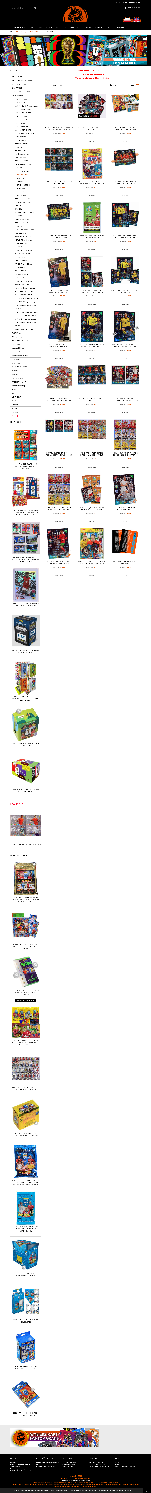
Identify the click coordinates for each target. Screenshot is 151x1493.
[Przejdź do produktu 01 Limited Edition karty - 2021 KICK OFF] (92, 109)
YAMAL (14, 401)
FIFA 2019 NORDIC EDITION (24, 230)
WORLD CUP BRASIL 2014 (24, 291)
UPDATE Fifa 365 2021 (22, 199)
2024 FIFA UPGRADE (22, 120)
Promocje (15, 416)
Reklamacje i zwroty (17, 1469)
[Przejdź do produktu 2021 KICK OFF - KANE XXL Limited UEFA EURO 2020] (125, 489)
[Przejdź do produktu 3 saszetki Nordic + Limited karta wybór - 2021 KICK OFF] (92, 489)
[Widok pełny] (137, 85)
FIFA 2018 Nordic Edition (23, 250)
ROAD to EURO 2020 (22, 219)
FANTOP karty (17, 333)
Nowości (15, 412)
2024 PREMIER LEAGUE (23, 130)
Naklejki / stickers (18, 352)
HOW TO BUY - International (20, 1471)
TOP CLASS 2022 (21, 157)
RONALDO (15, 389)
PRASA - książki (17, 378)
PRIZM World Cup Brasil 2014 (25, 288)
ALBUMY (20, 181)
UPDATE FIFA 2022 (21, 161)
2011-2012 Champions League (25, 319)
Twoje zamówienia (69, 1462)
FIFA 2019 (18, 226)
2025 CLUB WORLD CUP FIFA (25, 99)
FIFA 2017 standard (21, 260)
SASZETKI (20, 178)
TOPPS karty (16, 344)
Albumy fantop (17, 337)
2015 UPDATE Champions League (26, 298)
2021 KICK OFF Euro (22, 171)
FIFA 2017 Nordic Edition (23, 264)
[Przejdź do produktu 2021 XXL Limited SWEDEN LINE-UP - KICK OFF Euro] (59, 217)
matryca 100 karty (18, 348)
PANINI (62, 133)
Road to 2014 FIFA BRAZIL (24, 295)
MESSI (14, 393)
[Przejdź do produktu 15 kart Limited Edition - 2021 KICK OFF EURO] (59, 163)
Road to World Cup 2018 (23, 254)
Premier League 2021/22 (23, 164)
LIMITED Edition (22, 175)
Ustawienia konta (68, 1464)
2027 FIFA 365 (17, 77)
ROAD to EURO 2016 (22, 285)
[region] (75, 50)
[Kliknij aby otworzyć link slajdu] (75, 50)
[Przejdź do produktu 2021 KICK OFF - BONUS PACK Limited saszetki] (92, 217)
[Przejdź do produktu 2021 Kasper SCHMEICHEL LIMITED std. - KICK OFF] (59, 272)
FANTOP (128, 567)
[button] (59, 141)
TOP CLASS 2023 (21, 137)
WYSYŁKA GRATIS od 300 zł (99, 1466)
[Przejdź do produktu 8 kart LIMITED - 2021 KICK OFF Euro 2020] (92, 380)
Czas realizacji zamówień (45, 1466)
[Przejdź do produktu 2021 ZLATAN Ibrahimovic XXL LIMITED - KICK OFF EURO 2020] (92, 326)
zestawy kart (21, 192)
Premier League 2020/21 (23, 202)
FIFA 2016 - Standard (22, 278)
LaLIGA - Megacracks (22, 243)
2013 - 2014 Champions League (25, 305)
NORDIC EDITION (23, 195)
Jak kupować (15, 1466)
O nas (117, 1464)
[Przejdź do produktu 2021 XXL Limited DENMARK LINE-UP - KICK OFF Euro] (125, 163)
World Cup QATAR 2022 (23, 154)
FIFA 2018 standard (21, 247)
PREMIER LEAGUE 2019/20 (24, 212)
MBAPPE (15, 404)
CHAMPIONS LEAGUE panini (24, 329)
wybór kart (21, 188)
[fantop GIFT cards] (54, 1437)
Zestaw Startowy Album (20, 355)
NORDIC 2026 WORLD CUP (21, 84)
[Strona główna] (75, 14)
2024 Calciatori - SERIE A (23, 126)
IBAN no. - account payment (125, 1466)
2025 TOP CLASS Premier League (26, 106)
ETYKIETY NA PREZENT (97, 1464)
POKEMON (15, 359)
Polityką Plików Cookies (63, 1490)
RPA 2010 (18, 326)
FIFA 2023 (18, 147)
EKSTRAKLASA (20, 267)
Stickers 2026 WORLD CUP (21, 92)
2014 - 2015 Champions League (25, 302)
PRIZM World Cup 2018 (23, 236)
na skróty (15, 371)
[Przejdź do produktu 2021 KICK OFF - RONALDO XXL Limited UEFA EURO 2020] (59, 543)
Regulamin (14, 1462)
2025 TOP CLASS (21, 102)
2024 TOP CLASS (21, 116)
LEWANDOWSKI (17, 397)
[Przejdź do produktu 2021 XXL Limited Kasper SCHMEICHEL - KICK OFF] (59, 326)
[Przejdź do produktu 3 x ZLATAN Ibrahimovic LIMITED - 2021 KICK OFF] (125, 272)
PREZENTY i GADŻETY (19, 382)
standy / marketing (18, 386)
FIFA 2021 (18, 205)
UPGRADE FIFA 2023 (22, 144)
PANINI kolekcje (17, 95)
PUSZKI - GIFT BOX (23, 185)
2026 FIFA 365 (17, 88)
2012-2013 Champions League (25, 315)
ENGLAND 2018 (20, 233)
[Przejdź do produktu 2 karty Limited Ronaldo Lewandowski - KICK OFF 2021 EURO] (125, 380)
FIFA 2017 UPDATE (21, 257)
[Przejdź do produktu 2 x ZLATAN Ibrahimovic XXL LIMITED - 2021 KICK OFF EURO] (125, 217)
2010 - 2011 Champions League (25, 322)
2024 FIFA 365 (20, 123)
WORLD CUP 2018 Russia (23, 240)
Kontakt (117, 1462)
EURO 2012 (19, 309)
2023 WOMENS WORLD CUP (24, 133)
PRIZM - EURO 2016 (21, 271)
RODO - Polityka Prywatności (20, 1464)
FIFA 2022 (18, 168)
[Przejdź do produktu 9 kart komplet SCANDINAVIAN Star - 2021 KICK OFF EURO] (59, 489)
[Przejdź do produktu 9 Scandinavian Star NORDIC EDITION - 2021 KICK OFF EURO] (125, 434)
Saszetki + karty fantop (20, 340)
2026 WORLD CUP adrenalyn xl (22, 80)
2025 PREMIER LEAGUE (23, 113)
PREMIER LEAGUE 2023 (23, 151)
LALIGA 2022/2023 (21, 140)
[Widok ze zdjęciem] (132, 85)
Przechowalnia (67, 1466)
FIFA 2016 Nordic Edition (23, 281)
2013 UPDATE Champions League (26, 312)
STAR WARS (16, 363)
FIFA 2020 (18, 216)
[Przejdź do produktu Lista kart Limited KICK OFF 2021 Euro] (125, 543)
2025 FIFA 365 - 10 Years (23, 109)
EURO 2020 (19, 209)
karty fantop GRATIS (96, 1462)
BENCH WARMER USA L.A (21, 367)
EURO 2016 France (21, 274)
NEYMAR (15, 408)
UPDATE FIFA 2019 (21, 223)
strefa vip (15, 374)
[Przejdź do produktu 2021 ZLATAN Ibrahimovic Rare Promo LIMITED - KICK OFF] (125, 326)
